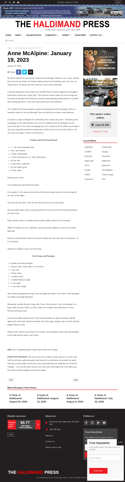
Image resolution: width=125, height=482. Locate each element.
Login (105, 131)
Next (76, 380)
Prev (11, 380)
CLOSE (120, 442)
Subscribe (97, 131)
